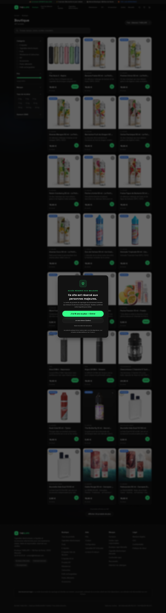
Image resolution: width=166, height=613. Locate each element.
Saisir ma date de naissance (83, 326)
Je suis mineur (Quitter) (83, 320)
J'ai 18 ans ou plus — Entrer (83, 314)
